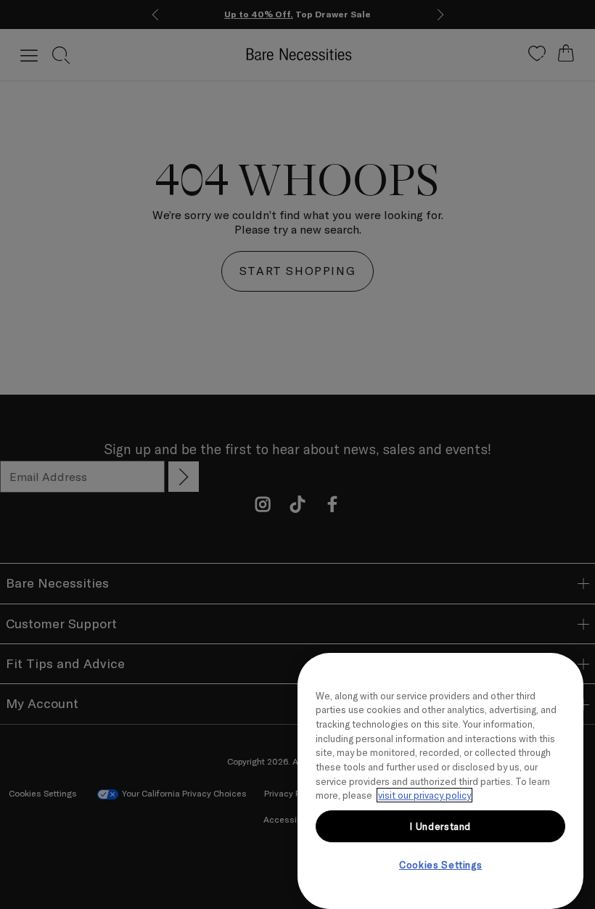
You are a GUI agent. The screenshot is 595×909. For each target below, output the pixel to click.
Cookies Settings (441, 865)
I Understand (440, 826)
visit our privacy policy (424, 795)
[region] (440, 781)
